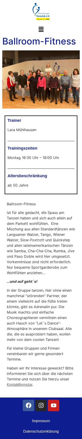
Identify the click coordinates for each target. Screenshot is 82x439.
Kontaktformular (19, 385)
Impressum (41, 421)
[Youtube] (53, 405)
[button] (41, 29)
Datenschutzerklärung (41, 431)
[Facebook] (28, 405)
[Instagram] (41, 405)
